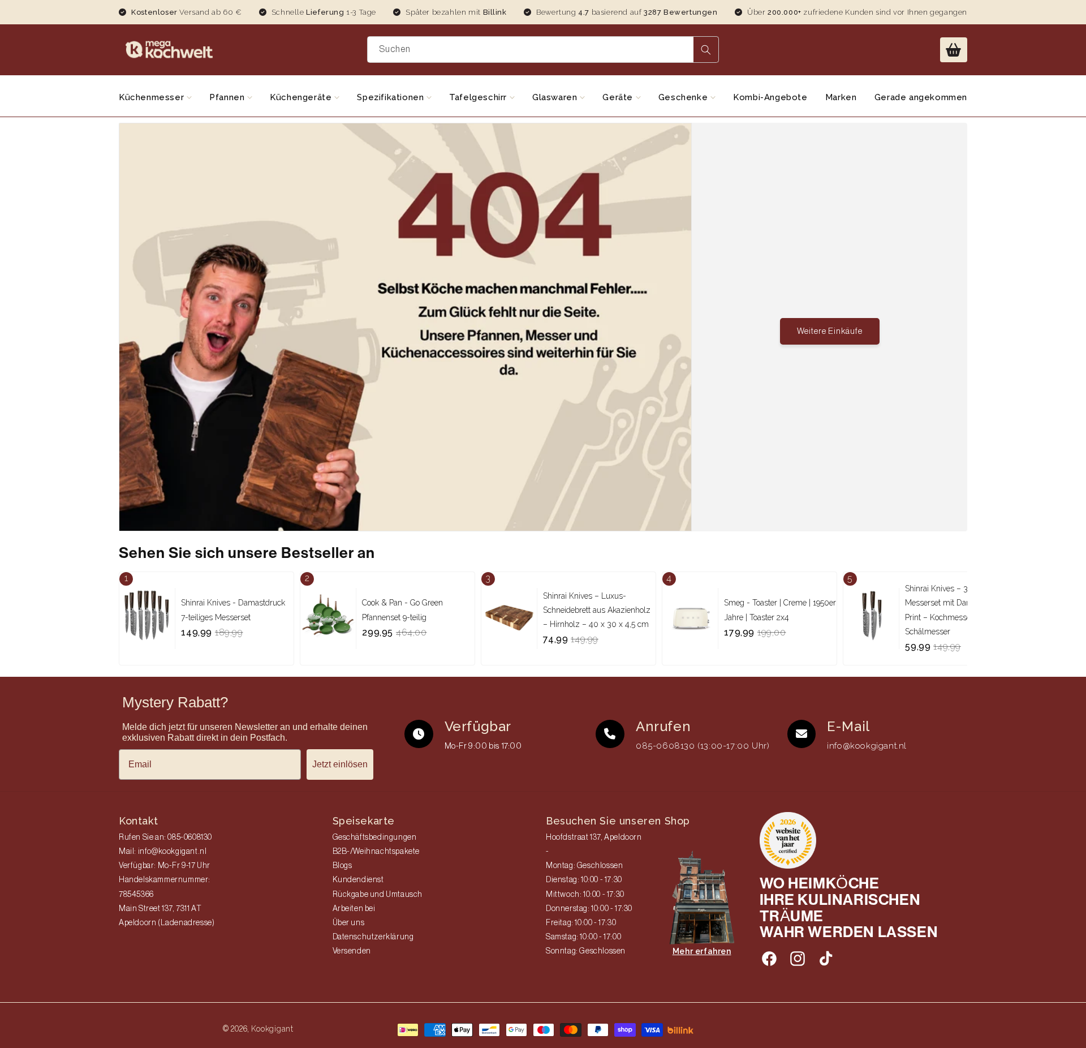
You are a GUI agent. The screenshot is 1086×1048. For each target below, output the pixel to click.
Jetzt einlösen (340, 764)
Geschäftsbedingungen (375, 837)
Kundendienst (358, 880)
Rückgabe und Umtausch (378, 895)
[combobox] (543, 49)
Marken (841, 97)
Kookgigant (272, 1028)
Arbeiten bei (354, 909)
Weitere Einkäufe (830, 331)
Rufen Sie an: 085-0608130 (165, 837)
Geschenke (684, 97)
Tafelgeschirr (479, 97)
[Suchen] (705, 49)
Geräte (618, 97)
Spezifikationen (391, 97)
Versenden (352, 951)
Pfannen (228, 97)
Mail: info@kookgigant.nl (162, 852)
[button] (953, 49)
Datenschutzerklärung (373, 937)
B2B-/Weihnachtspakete (376, 852)
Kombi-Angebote (770, 97)
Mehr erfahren (702, 951)
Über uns (349, 923)
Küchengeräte (302, 97)
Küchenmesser (153, 97)
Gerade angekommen (920, 97)
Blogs (342, 866)
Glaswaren (556, 97)
